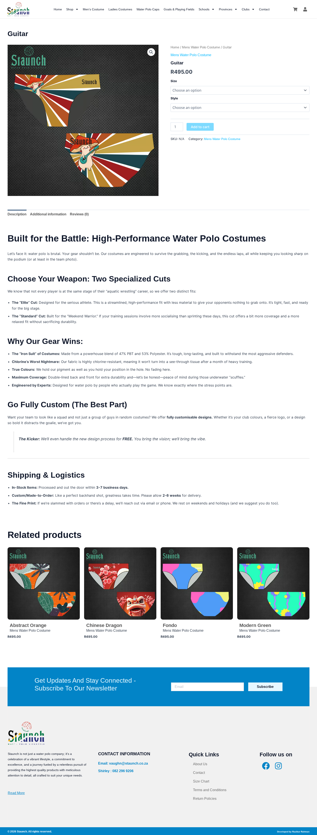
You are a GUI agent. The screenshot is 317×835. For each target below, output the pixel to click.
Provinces (225, 9)
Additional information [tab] (48, 214)
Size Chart (201, 781)
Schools (204, 9)
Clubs (246, 9)
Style (174, 98)
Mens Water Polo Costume (201, 47)
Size (174, 81)
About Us (200, 764)
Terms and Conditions (209, 790)
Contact (264, 9)
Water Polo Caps (148, 9)
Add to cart (200, 127)
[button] (151, 52)
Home (58, 9)
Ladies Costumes (120, 9)
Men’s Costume (93, 9)
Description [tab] (17, 214)
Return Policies (205, 798)
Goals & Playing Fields (179, 9)
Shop (69, 9)
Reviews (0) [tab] (79, 214)
